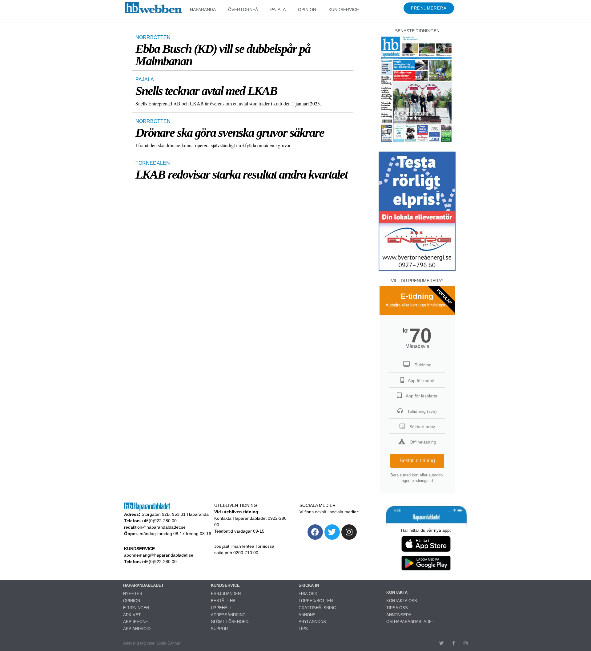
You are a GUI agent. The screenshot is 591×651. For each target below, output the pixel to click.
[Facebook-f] (453, 643)
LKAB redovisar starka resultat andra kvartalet (241, 174)
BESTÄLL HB (223, 600)
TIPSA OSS (397, 608)
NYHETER (132, 593)
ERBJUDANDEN (226, 593)
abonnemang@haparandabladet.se (158, 555)
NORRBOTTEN (153, 37)
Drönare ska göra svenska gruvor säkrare (229, 133)
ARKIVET (132, 615)
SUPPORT (220, 628)
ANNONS (307, 615)
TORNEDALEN (152, 163)
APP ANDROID (137, 628)
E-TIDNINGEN (136, 608)
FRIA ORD (308, 593)
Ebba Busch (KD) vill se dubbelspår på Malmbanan (222, 55)
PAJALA (278, 9)
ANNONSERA (399, 615)
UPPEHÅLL (221, 608)
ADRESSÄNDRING (228, 615)
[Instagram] (349, 532)
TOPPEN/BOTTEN (316, 600)
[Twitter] (332, 532)
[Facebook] (315, 532)
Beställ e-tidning (417, 460)
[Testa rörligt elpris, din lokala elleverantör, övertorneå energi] (417, 271)
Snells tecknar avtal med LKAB (206, 91)
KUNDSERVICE (343, 9)
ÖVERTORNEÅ (243, 9)
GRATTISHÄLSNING (317, 608)
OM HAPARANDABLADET (410, 621)
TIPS (303, 628)
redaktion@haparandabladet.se (155, 527)
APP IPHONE (135, 621)
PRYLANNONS (312, 621)
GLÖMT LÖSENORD (229, 621)
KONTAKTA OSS (401, 600)
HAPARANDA (203, 9)
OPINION (307, 9)
